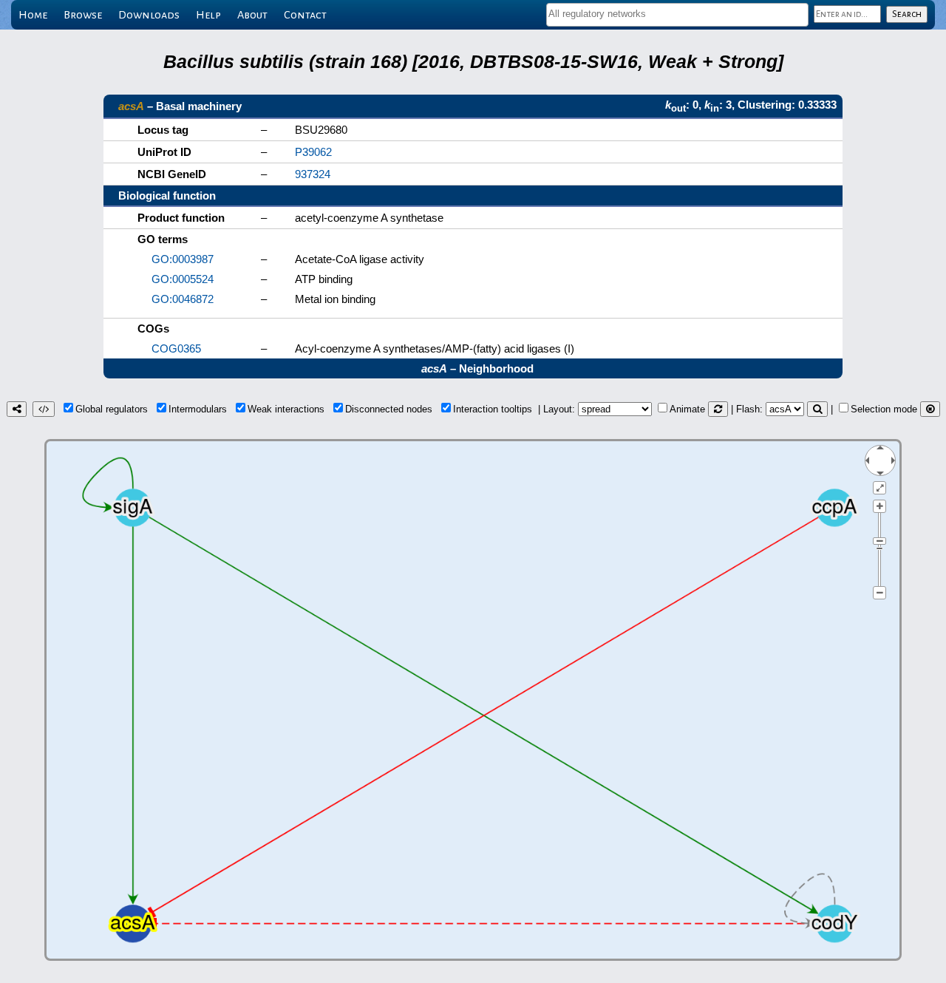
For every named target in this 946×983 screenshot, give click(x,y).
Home (32, 15)
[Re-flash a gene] (817, 409)
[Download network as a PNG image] (17, 409)
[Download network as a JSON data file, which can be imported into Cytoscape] (44, 409)
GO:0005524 (183, 279)
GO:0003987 (183, 259)
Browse (83, 15)
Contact (305, 15)
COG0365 (176, 348)
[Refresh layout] (718, 409)
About (252, 15)
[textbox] (677, 13)
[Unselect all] (930, 409)
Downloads (149, 15)
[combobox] (677, 15)
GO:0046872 (183, 299)
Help (208, 15)
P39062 (313, 152)
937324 (312, 174)
